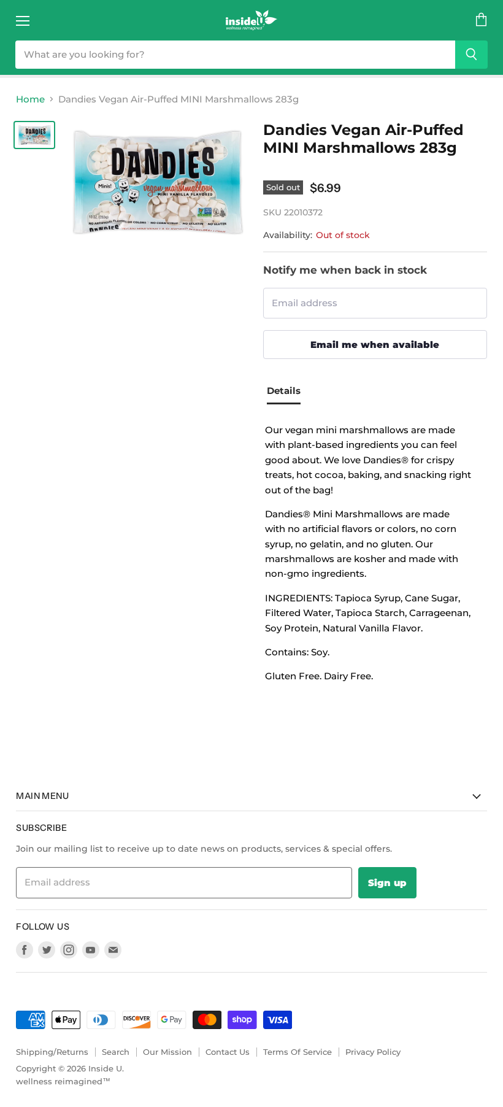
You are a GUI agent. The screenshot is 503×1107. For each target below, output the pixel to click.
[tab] (288, 393)
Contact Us (227, 1052)
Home (30, 99)
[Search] (471, 54)
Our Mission (167, 1052)
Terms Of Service (297, 1052)
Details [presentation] (284, 390)
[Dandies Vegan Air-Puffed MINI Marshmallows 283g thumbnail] (34, 135)
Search (115, 1052)
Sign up (387, 883)
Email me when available (374, 344)
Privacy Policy (373, 1052)
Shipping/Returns (52, 1052)
